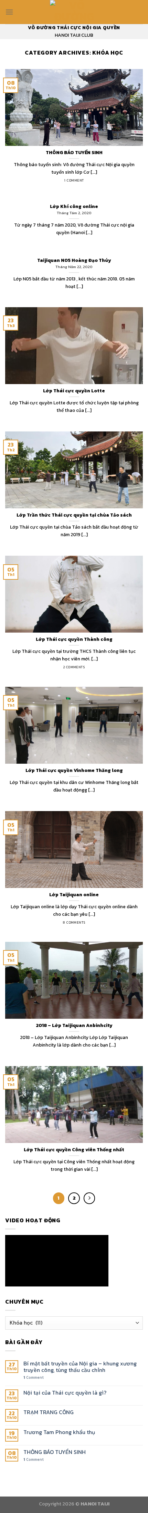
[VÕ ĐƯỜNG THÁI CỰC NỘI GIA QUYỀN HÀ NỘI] (74, 12)
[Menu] (9, 11)
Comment (33, 1377)
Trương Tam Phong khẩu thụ (59, 1432)
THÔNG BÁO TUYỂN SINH (54, 1452)
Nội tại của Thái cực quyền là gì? (64, 1392)
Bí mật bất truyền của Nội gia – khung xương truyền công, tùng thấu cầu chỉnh (80, 1366)
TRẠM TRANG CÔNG (48, 1412)
